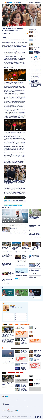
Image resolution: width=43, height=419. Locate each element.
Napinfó (25, 400)
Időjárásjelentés (20, 406)
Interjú (17, 399)
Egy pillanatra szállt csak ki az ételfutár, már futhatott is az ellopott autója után (34, 230)
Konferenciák (22, 324)
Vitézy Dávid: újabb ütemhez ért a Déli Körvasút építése (5, 247)
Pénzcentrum (11, 324)
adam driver (19, 205)
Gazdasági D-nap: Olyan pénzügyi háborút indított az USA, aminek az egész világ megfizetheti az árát (8, 359)
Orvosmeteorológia (25, 406)
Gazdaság (3, 400)
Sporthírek (31, 406)
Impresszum (18, 416)
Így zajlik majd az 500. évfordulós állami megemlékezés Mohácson (15, 248)
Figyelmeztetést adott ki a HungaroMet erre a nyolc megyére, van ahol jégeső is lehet (35, 217)
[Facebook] (38, 417)
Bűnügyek (25, 399)
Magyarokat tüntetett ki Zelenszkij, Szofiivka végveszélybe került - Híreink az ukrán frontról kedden (21, 333)
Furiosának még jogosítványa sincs (8, 38)
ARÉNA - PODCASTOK (37, 2)
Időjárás (39, 400)
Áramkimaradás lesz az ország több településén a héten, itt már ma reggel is (36, 248)
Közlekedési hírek (14, 406)
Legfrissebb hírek (8, 406)
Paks (20, 2)
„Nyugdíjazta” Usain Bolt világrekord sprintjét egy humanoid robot (38, 265)
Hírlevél (39, 399)
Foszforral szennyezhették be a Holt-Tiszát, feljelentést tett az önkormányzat (34, 222)
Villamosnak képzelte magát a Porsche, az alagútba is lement (34, 256)
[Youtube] (40, 417)
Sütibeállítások (13, 417)
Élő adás (3, 406)
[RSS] (35, 417)
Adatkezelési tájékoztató (24, 416)
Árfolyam (17, 324)
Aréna (40, 406)
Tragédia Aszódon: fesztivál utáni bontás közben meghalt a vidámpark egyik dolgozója (8, 260)
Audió (31, 399)
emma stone (6, 205)
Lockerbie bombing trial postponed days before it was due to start (21, 380)
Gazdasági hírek (36, 406)
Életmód (17, 400)
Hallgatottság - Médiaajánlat (12, 416)
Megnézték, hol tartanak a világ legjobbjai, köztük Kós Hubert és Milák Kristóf (20, 252)
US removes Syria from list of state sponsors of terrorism (34, 389)
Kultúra (9, 200)
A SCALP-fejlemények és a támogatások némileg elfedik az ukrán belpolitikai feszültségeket (34, 252)
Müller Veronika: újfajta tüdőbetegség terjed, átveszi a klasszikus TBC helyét (7, 255)
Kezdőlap (5, 200)
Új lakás (28, 324)
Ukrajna (17, 2)
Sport (9, 400)
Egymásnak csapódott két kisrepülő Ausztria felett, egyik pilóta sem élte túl (8, 269)
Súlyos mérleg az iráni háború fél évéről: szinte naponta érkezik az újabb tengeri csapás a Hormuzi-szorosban (34, 365)
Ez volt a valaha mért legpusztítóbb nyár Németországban (34, 340)
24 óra (14, 2)
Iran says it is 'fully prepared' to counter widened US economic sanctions (7, 383)
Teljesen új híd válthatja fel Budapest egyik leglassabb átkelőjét (6, 264)
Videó (31, 400)
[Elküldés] (27, 33)
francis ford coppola (12, 205)
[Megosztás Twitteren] (25, 33)
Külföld (3, 399)
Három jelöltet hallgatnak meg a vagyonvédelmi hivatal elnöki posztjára (20, 262)
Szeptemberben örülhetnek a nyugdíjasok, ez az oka (25, 247)
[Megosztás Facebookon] (24, 33)
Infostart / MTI (4, 33)
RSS (10, 417)
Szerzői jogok (7, 417)
